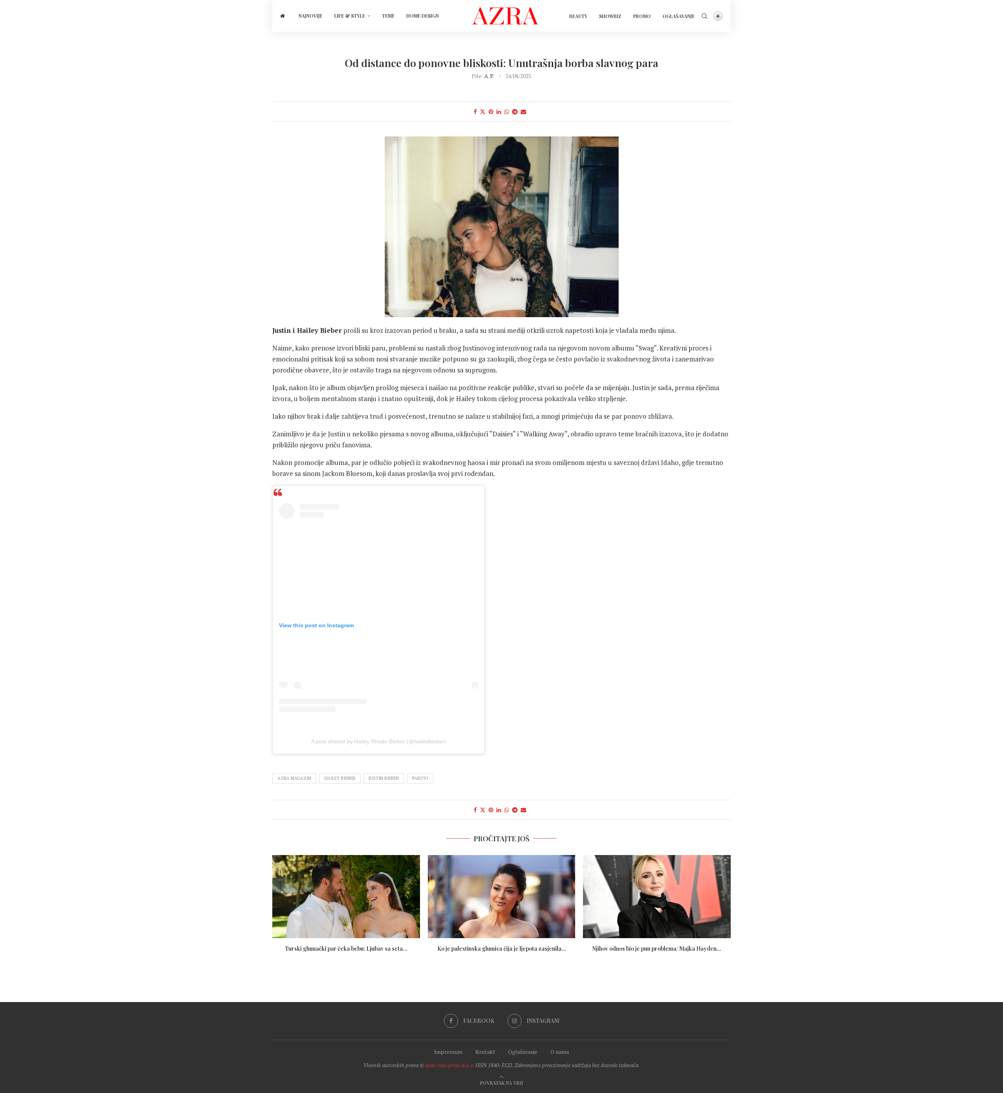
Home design (422, 16)
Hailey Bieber (339, 778)
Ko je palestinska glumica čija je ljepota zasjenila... (501, 948)
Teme (388, 16)
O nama (559, 1051)
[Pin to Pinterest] (491, 111)
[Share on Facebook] (475, 111)
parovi (420, 778)
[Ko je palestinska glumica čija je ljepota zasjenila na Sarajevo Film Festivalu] (502, 896)
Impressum (448, 1051)
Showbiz (610, 16)
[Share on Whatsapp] (506, 111)
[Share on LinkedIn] (498, 111)
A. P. (489, 76)
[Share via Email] (523, 111)
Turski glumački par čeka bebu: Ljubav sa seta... (346, 948)
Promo (642, 16)
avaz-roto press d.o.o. (449, 1065)
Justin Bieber (384, 778)
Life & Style (349, 16)
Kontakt (485, 1051)
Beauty (578, 16)
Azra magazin (294, 778)
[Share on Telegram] (515, 111)
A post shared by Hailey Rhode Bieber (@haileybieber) (378, 741)
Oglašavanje (679, 16)
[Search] (704, 16)
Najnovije (310, 16)
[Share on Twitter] (482, 111)
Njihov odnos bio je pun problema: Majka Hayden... (657, 948)
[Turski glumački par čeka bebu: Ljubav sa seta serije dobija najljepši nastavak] (346, 896)
